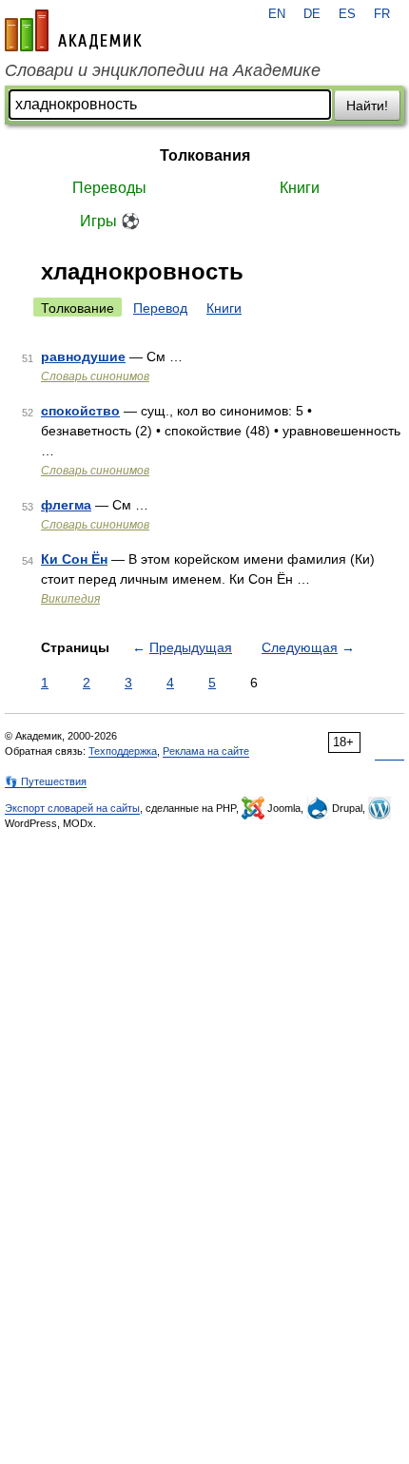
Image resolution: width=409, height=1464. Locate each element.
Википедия (70, 599)
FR (382, 14)
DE (312, 14)
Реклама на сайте (206, 751)
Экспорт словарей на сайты (72, 808)
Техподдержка (122, 751)
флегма (66, 504)
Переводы (109, 188)
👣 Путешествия (46, 781)
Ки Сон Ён (74, 559)
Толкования (205, 155)
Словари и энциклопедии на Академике (163, 70)
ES (347, 14)
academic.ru (73, 30)
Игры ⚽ (110, 221)
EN (276, 14)
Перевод (160, 308)
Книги (300, 188)
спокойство (80, 410)
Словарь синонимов (95, 376)
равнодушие (83, 356)
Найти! (367, 105)
